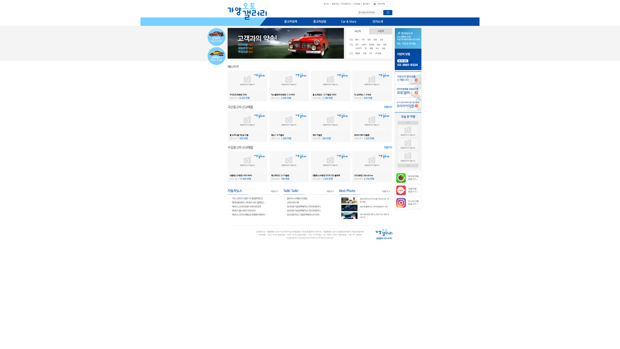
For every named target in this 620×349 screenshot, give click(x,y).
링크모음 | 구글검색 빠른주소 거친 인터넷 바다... (304, 206)
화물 (371, 48)
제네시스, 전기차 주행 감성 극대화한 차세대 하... (249, 214)
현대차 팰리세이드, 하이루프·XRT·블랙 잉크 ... (248, 202)
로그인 (326, 4)
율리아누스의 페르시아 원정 (297, 198)
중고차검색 (290, 21)
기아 (363, 40)
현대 (356, 40)
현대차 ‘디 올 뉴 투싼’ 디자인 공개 (243, 210)
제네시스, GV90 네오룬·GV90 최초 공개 (246, 206)
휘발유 (357, 53)
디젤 (364, 53)
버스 (377, 48)
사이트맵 (356, 4)
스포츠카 (358, 48)
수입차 (381, 31)
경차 (356, 45)
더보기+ (388, 107)
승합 (383, 48)
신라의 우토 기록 (293, 202)
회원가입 (335, 4)
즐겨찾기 (366, 4)
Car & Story (348, 21)
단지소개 (378, 21)
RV (366, 48)
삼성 (381, 40)
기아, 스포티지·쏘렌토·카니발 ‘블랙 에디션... (248, 198)
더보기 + (275, 191)
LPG (370, 53)
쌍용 (375, 40)
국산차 (358, 31)
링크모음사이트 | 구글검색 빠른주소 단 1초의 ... (303, 214)
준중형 (371, 45)
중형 (378, 45)
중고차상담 (319, 21)
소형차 (363, 45)
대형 (384, 45)
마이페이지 (345, 4)
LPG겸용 (378, 53)
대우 (369, 40)
